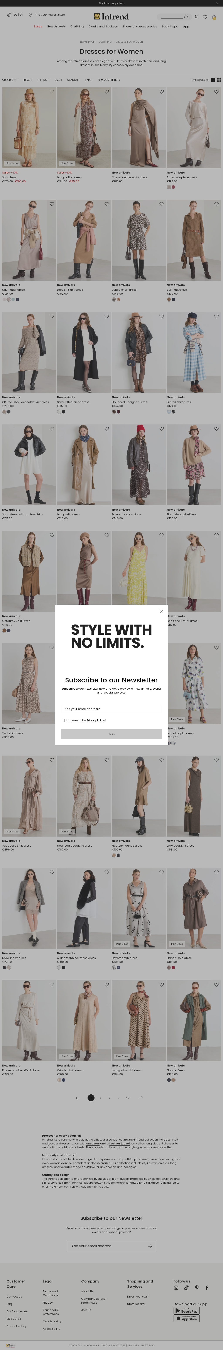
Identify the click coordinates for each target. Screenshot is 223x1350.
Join (111, 734)
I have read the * (86, 720)
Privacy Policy (96, 720)
